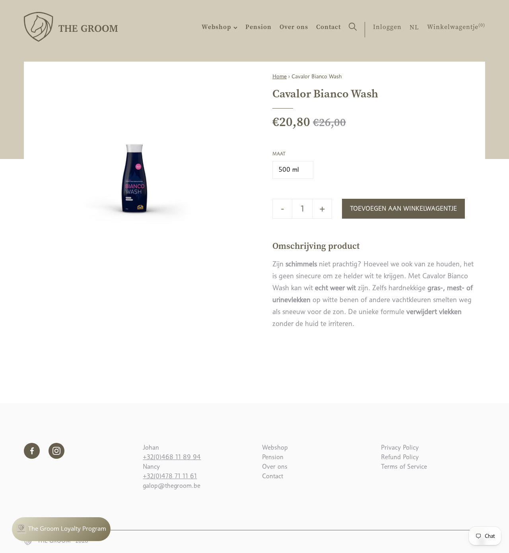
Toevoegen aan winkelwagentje (403, 208)
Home (279, 76)
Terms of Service (404, 466)
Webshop (217, 26)
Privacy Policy (400, 447)
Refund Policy (400, 457)
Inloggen (387, 26)
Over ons (294, 26)
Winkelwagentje (456, 26)
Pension (258, 26)
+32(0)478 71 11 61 (170, 476)
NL (414, 27)
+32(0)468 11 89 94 (172, 457)
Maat (279, 153)
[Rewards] (61, 529)
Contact (328, 26)
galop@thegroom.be (171, 485)
